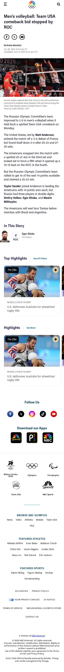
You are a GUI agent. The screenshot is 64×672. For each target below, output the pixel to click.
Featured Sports (32, 568)
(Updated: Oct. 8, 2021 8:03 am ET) (21, 52)
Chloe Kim (15, 549)
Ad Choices (21, 591)
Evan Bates (31, 544)
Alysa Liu (16, 555)
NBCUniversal (38, 636)
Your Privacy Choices (27, 600)
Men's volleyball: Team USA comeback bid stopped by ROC (29, 22)
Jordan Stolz (47, 549)
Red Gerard (30, 555)
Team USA (51, 520)
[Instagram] (32, 414)
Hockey (49, 573)
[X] (21, 414)
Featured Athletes (32, 539)
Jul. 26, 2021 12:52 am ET (15, 49)
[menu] (5, 5)
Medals (39, 520)
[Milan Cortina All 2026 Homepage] (32, 5)
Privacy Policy (40, 591)
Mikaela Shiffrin (15, 544)
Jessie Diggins (31, 549)
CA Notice (49, 600)
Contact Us (32, 617)
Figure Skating (34, 573)
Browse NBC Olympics (32, 515)
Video (19, 520)
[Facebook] (10, 414)
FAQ (32, 526)
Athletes (29, 520)
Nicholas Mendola (12, 46)
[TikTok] (43, 414)
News (10, 520)
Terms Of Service (13, 608)
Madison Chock (49, 544)
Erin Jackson (45, 555)
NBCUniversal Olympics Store (44, 608)
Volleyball (27, 237)
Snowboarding (32, 579)
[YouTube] (54, 414)
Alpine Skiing (17, 573)
